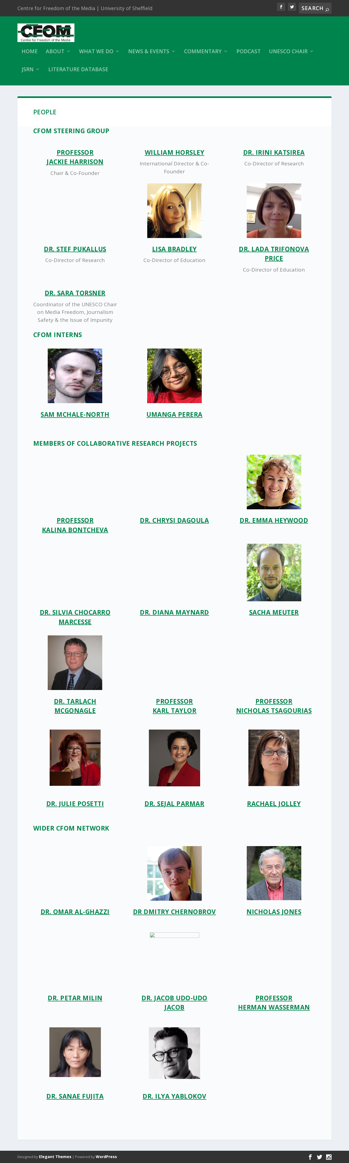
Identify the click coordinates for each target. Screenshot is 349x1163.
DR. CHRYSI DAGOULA (174, 520)
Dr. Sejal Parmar (174, 803)
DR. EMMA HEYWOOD (274, 520)
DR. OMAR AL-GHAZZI (75, 911)
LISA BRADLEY (174, 249)
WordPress (106, 1156)
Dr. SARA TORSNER (75, 292)
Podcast (248, 52)
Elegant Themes (55, 1156)
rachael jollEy (274, 803)
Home (30, 52)
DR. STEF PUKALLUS (75, 249)
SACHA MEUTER (274, 612)
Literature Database (78, 70)
